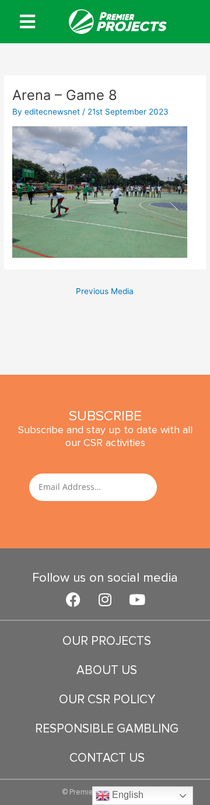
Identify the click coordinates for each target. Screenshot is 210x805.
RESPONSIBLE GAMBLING (106, 728)
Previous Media (105, 291)
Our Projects (106, 641)
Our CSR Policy (107, 699)
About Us (106, 670)
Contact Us (107, 758)
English (127, 795)
